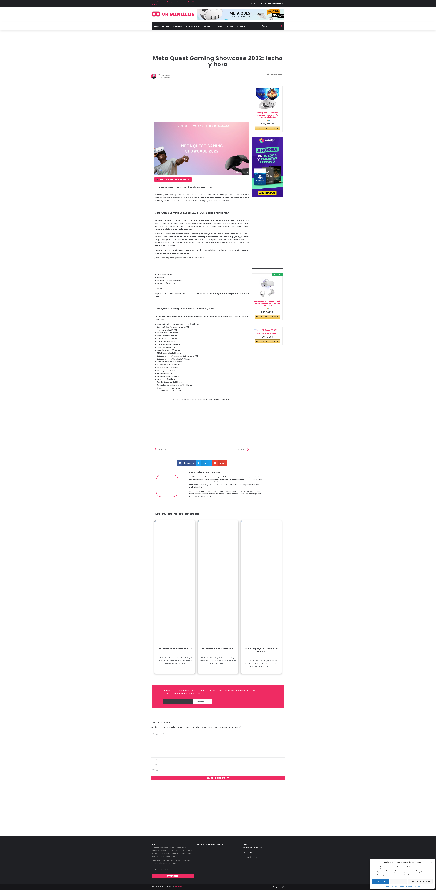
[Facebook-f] (258, 3)
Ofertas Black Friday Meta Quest (218, 648)
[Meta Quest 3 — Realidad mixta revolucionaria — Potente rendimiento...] (267, 99)
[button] (431, 862)
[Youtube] (254, 3)
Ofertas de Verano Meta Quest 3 (174, 648)
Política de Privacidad (405, 886)
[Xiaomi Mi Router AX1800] (267, 330)
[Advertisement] (218, 37)
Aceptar (380, 881)
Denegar (398, 881)
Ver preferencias (420, 881)
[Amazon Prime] (267, 120)
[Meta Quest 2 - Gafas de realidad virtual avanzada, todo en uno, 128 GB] (267, 287)
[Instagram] (251, 3)
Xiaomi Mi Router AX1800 (267, 333)
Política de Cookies (391, 886)
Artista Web (179, 886)
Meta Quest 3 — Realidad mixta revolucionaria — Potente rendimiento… (267, 115)
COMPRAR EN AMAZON (269, 128)
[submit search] (281, 26)
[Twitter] (261, 3)
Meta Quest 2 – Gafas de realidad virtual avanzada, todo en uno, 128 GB (267, 303)
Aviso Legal (416, 886)
